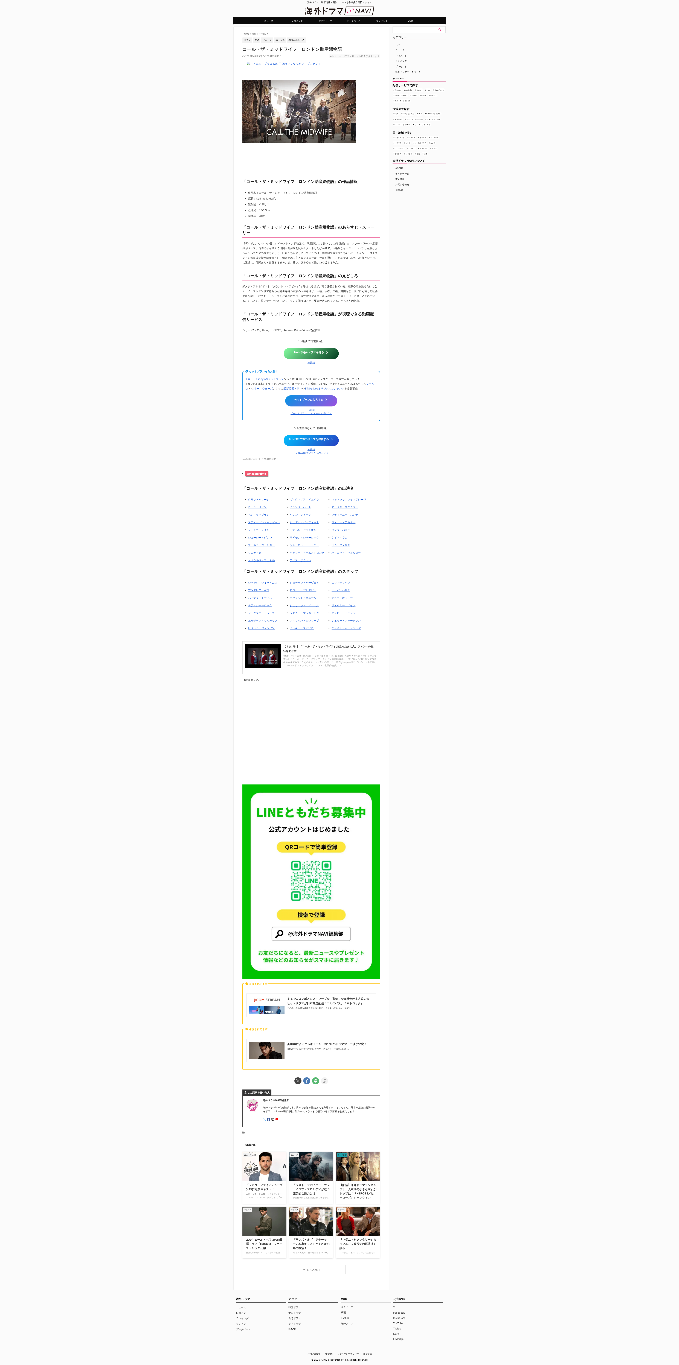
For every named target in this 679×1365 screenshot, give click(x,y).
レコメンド (297, 20)
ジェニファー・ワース (261, 613)
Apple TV (408, 90)
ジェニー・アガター (343, 522)
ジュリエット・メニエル (304, 605)
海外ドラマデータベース (408, 72)
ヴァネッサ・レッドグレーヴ (349, 499)
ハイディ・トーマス (260, 597)
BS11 (397, 114)
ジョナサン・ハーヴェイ (304, 582)
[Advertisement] (311, 733)
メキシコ (409, 154)
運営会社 (400, 190)
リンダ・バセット (342, 530)
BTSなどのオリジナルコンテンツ (324, 388)
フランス (398, 154)
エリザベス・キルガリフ (262, 620)
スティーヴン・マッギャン (264, 522)
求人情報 (400, 179)
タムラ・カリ (256, 552)
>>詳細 (311, 362)
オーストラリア (420, 143)
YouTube (398, 1323)
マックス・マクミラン (345, 507)
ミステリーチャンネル (422, 125)
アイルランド (400, 138)
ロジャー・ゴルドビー (303, 590)
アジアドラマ (325, 20)
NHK (420, 114)
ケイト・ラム (339, 537)
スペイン (412, 148)
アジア (292, 1299)
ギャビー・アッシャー (345, 613)
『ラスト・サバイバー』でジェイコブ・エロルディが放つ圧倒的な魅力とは (311, 1189)
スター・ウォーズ (262, 388)
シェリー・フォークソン (346, 620)
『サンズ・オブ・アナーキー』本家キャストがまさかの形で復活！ (311, 1244)
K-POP (292, 1329)
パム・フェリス (341, 545)
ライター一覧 (402, 173)
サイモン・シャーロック (304, 537)
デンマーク (424, 148)
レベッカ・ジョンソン (261, 628)
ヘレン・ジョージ (300, 514)
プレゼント (382, 20)
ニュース (268, 20)
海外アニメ (347, 1323)
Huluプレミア (439, 90)
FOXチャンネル (408, 114)
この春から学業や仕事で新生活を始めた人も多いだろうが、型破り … (320, 1008)
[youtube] (277, 1119)
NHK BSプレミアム (433, 114)
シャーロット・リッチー (304, 545)
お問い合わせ (402, 184)
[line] (315, 1080)
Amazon (398, 90)
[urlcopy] (324, 1080)
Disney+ (420, 90)
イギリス (423, 138)
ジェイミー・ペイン (343, 605)
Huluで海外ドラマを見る (309, 352)
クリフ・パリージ (258, 499)
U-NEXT (433, 95)
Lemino (414, 95)
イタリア (398, 143)
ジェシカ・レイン (258, 530)
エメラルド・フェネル (261, 560)
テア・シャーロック (260, 605)
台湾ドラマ (294, 1318)
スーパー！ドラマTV (402, 125)
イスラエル (434, 138)
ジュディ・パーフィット (304, 522)
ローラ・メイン (257, 507)
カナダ (432, 143)
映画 (343, 1312)
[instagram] (273, 1119)
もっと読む (313, 1269)
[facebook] (306, 1080)
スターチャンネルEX (402, 101)
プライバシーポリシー (348, 1353)
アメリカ (412, 138)
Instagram (399, 1317)
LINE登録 (398, 1339)
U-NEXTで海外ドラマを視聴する (309, 439)
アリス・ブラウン (300, 560)
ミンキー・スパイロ (302, 628)
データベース (354, 20)
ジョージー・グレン (260, 537)
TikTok (397, 1328)
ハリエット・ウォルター (346, 552)
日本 (425, 154)
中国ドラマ (294, 1312)
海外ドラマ (347, 1306)
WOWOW (398, 119)
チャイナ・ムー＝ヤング (346, 628)
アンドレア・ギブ (258, 590)
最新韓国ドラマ (292, 388)
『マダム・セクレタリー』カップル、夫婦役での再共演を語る (358, 1244)
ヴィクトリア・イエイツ (304, 499)
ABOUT (399, 168)
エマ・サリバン (341, 582)
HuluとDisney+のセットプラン (265, 379)
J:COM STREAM (401, 95)
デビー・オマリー (342, 597)
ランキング (401, 61)
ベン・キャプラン (258, 514)
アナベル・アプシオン (303, 530)
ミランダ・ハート (300, 507)
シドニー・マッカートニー (306, 613)
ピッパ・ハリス (341, 590)
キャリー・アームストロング (307, 552)
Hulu (428, 90)
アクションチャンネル (415, 119)
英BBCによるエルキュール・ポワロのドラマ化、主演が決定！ (327, 1044)
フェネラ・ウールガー (261, 545)
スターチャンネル (433, 119)
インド (408, 143)
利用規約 (329, 1353)
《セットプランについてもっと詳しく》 (311, 413)
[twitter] (297, 1080)
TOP (397, 44)
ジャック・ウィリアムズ (262, 582)
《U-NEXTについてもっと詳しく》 (311, 453)
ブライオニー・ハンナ (345, 514)
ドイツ (434, 148)
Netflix (423, 95)
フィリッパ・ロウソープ (304, 620)
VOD (410, 20)
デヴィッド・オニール (303, 597)
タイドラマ (294, 1323)
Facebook (399, 1312)
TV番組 (345, 1317)
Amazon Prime (256, 473)
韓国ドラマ (294, 1307)
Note (396, 1333)
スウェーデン (400, 148)
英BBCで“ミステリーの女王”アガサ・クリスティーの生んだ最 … (318, 1048)
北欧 (418, 154)
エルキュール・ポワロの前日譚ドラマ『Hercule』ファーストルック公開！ (264, 1244)
